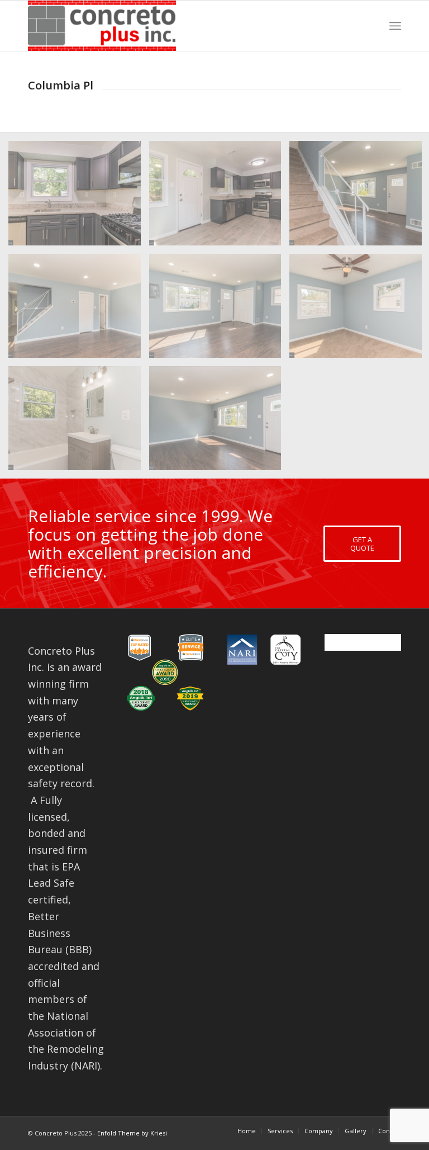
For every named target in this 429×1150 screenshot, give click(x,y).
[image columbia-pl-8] (219, 422)
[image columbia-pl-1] (78, 310)
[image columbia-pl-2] (219, 310)
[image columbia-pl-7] (78, 422)
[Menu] (395, 26)
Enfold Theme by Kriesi (132, 1133)
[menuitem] (246, 1131)
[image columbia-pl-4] (78, 197)
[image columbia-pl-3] (219, 197)
